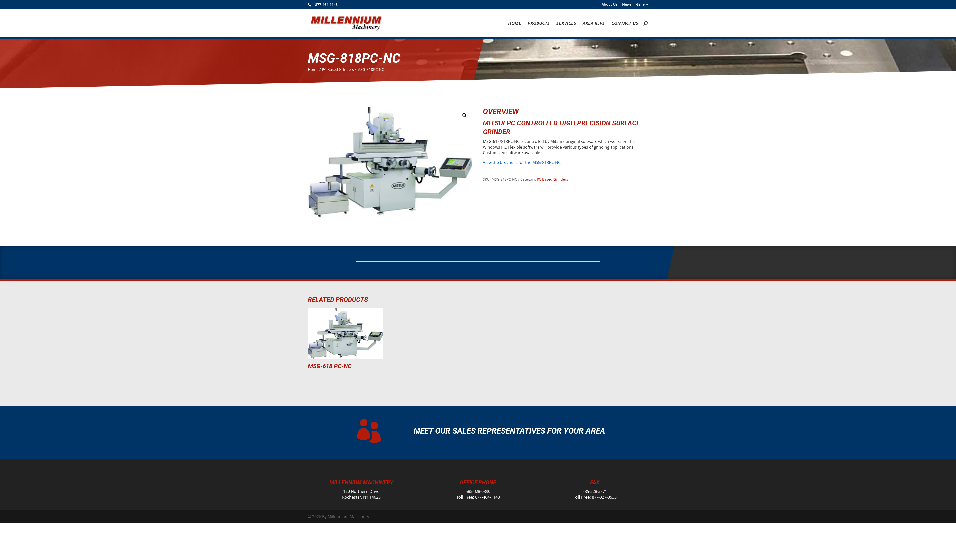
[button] (464, 115)
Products (539, 23)
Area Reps (594, 23)
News (626, 5)
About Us (609, 5)
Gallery (642, 5)
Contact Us (624, 23)
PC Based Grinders (338, 69)
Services (566, 23)
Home (514, 23)
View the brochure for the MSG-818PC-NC (522, 162)
